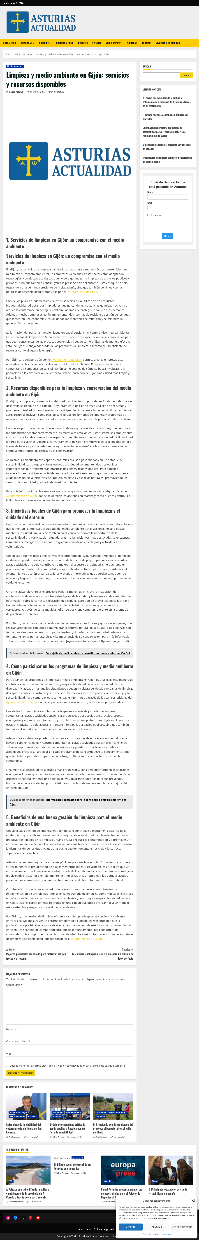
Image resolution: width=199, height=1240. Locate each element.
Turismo (146, 43)
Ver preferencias (182, 1227)
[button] (192, 1200)
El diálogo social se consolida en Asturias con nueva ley (72, 1166)
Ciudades (44, 43)
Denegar (156, 1227)
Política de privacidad (152, 1234)
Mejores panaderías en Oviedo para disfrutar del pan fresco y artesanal (36, 953)
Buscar (147, 66)
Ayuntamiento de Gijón (82, 292)
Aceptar (131, 1227)
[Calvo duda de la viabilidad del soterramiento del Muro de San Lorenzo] (26, 1106)
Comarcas (26, 43)
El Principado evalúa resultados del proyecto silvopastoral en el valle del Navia (113, 1128)
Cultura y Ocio (64, 43)
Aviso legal (167, 1234)
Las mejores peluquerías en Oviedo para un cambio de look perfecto (102, 953)
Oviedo (107, 1181)
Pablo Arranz (16, 91)
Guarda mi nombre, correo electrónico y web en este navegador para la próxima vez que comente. (67, 1065)
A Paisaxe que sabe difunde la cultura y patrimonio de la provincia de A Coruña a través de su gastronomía (167, 102)
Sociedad (132, 43)
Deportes (82, 43)
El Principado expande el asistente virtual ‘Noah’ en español (167, 1191)
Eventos (96, 43)
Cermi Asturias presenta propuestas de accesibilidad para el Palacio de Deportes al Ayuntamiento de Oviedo (164, 131)
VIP (11, 1181)
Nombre (12, 1029)
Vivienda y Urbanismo (168, 43)
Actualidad (9, 43)
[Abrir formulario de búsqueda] (195, 43)
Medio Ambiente (114, 43)
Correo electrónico (18, 1041)
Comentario (14, 984)
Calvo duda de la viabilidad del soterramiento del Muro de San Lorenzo (24, 1128)
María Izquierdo (16, 1201)
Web (9, 1053)
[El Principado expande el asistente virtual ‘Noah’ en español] (170, 1170)
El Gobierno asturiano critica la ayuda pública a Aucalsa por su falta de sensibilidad (67, 1128)
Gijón (25, 1112)
